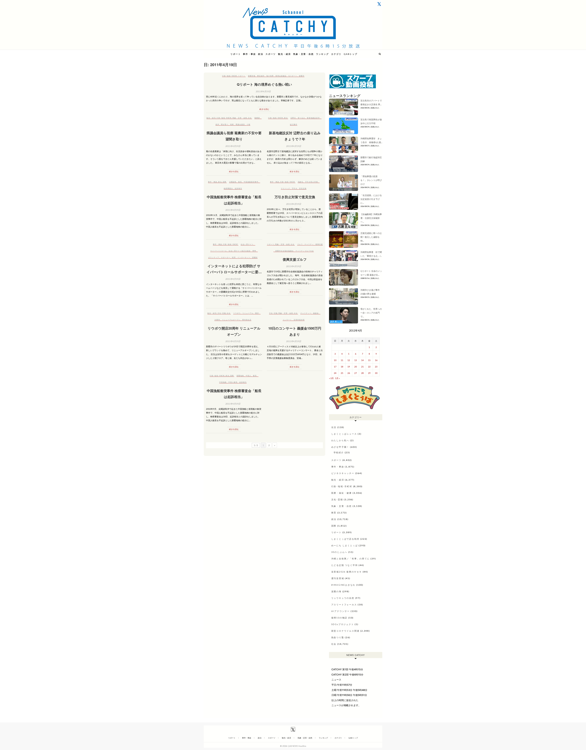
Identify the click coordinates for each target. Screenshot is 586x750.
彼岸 (217, 124)
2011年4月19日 (263, 91)
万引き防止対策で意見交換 (295, 196)
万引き (294, 188)
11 (342, 360)
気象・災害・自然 (303, 54)
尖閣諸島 (232, 182)
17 (335, 366)
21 (362, 366)
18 (342, 366)
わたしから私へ (340, 440)
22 (369, 366)
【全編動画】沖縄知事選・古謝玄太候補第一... (371, 218)
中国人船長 (232, 382)
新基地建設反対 (313, 118)
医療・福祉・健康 (341, 493)
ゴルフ (300, 244)
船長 (240, 182)
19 (348, 366)
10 (335, 360)
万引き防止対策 (311, 182)
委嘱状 (255, 257)
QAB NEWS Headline (220, 52)
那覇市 (301, 76)
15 (369, 360)
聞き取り (224, 124)
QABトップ (350, 54)
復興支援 (319, 244)
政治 (260, 54)
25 (342, 373)
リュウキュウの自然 (342, 598)
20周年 (217, 320)
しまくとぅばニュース (344, 433)
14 (362, 360)
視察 (232, 124)
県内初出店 (246, 320)
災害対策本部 (299, 320)
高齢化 (300, 182)
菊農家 (257, 118)
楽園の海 (336, 591)
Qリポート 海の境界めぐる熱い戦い (264, 84)
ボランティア (213, 257)
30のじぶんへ (339, 552)
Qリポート (292, 76)
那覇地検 (240, 376)
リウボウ (237, 313)
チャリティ (309, 244)
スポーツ (271, 54)
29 (369, 373)
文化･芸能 (221, 313)
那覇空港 (251, 76)
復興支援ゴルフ (295, 259)
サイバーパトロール (218, 251)
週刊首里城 (337, 578)
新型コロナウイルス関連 (345, 631)
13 (355, 360)
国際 (224, 182)
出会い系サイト (247, 244)
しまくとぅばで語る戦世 (345, 539)
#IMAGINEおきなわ (343, 585)
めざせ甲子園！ (340, 447)
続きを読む (264, 109)
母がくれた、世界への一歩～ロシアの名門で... (371, 313)
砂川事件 (293, 124)
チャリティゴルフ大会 (304, 251)
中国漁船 (222, 382)
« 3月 (331, 378)
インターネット (243, 257)
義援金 (316, 313)
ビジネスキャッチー (342, 473)
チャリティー (305, 313)
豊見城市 (260, 76)
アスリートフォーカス (344, 604)
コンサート (287, 320)
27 (355, 373)
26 (348, 373)
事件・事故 (249, 54)
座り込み (301, 118)
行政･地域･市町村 (229, 76)
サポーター (225, 257)
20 (355, 366)
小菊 (248, 124)
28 (362, 373)
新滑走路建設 (280, 76)
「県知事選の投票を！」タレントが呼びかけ (371, 180)
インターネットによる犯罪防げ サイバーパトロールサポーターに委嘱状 (234, 271)
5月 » (337, 378)
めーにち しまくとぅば (344, 545)
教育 (333, 512)
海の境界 (270, 76)
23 (376, 366)
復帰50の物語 (339, 617)
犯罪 (234, 257)
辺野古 (293, 118)
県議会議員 (240, 124)
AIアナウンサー (340, 611)
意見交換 (302, 188)
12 (348, 360)
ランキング (322, 54)
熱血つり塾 (337, 637)
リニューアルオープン (231, 320)
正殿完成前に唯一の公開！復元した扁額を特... (371, 237)
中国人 (248, 376)
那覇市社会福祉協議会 (284, 251)
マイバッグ (285, 188)
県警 (254, 251)
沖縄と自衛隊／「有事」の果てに (350, 558)
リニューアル (247, 313)
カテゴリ (336, 54)
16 (376, 360)
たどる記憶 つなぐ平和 (344, 565)
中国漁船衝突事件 (251, 182)
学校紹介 (339, 452)
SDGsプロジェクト (342, 624)
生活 (333, 427)
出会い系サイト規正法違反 (240, 251)
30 (376, 373)
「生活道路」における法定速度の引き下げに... (371, 199)
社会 (250, 118)
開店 (257, 313)
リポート (235, 54)
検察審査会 (228, 188)
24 (335, 373)
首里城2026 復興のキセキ (346, 571)
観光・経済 (284, 54)
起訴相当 (238, 188)
